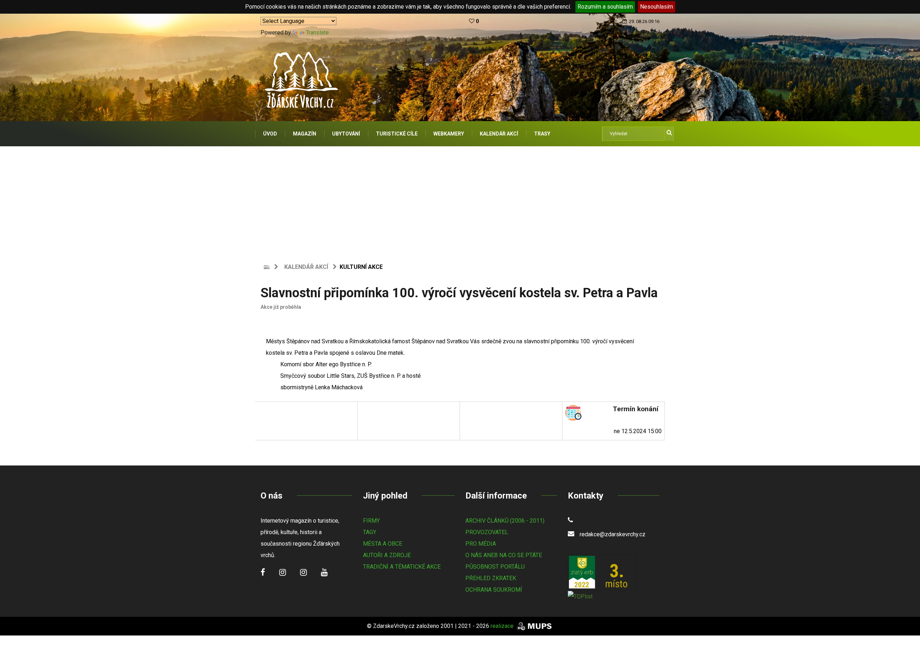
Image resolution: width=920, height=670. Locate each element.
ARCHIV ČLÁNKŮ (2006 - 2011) (504, 520)
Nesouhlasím (656, 6)
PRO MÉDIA (480, 543)
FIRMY (371, 520)
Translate (317, 32)
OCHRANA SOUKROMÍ (493, 589)
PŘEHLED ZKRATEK (490, 578)
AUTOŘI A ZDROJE (387, 555)
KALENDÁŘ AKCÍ (499, 134)
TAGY (369, 532)
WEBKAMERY (448, 134)
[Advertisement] (460, 200)
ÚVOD (270, 134)
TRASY (542, 134)
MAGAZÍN (304, 134)
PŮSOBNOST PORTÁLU (495, 566)
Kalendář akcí (306, 266)
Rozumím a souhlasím (605, 6)
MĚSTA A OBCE (382, 543)
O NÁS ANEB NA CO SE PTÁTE (503, 555)
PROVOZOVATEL (486, 532)
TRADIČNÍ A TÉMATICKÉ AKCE (402, 566)
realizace (503, 626)
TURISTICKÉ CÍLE (397, 134)
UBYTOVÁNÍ (346, 134)
